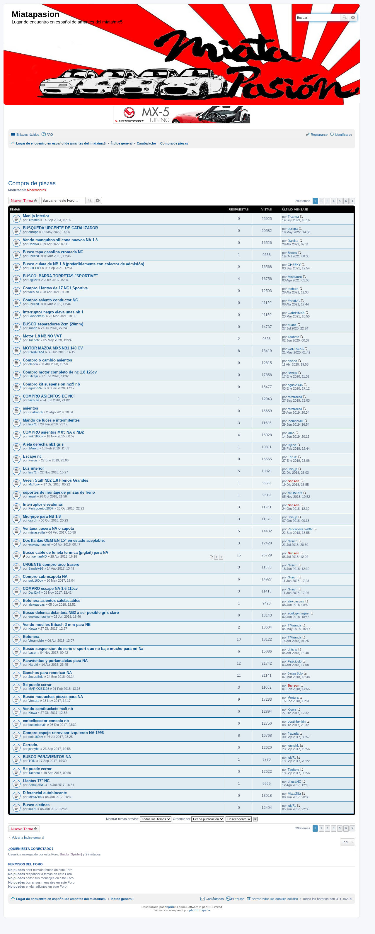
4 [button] (334, 201)
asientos (30, 408)
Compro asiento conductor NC (50, 300)
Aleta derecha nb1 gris (43, 444)
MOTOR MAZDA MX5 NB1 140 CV (53, 348)
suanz (32, 328)
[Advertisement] (150, 161)
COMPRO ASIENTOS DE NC (48, 396)
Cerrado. (30, 745)
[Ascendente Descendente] (239, 819)
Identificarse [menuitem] (343, 134)
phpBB (169, 906)
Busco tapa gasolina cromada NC (53, 252)
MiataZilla (35, 797)
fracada (293, 733)
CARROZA (36, 352)
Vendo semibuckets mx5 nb (48, 709)
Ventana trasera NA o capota (48, 528)
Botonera (31, 636)
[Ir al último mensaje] (301, 216)
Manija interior (36, 216)
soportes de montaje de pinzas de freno (59, 492)
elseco (33, 364)
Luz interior (33, 468)
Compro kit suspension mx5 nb (51, 384)
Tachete (34, 340)
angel (32, 496)
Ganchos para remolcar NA (47, 672)
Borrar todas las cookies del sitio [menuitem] (275, 899)
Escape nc (32, 456)
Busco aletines (36, 805)
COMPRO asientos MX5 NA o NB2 (53, 432)
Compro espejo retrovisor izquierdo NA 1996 (63, 733)
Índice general (121, 899)
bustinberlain (37, 724)
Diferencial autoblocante (45, 793)
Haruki (33, 664)
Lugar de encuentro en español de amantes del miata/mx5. (61, 899)
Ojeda (292, 445)
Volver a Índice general (28, 837)
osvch (32, 520)
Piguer (33, 280)
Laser (32, 652)
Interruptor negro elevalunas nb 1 (53, 312)
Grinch (292, 541)
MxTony (34, 484)
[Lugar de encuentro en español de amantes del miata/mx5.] (8, 14)
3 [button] (327, 201)
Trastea (34, 220)
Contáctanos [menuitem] (215, 899)
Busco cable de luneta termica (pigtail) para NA (65, 552)
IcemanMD (295, 421)
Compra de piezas (32, 183)
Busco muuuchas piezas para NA (53, 696)
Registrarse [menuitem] (319, 134)
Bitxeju (292, 252)
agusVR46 (35, 388)
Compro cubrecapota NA (45, 576)
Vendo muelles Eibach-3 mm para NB (57, 624)
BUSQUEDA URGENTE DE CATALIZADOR (60, 228)
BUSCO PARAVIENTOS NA (47, 757)
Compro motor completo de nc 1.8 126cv (60, 372)
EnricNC (34, 256)
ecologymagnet (39, 544)
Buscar (344, 17)
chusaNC (294, 781)
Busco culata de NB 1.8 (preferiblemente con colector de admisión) (83, 264)
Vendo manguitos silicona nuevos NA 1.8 (60, 240)
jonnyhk (34, 748)
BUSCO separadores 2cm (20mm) (53, 324)
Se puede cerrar (37, 684)
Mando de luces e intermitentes (51, 420)
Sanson (293, 481)
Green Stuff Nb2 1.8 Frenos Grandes (55, 480)
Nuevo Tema (22, 200)
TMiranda (294, 625)
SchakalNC (36, 785)
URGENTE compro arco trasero (51, 564)
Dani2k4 (34, 592)
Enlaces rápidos (27, 134)
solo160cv (35, 436)
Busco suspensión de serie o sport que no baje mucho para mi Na (83, 648)
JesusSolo (35, 676)
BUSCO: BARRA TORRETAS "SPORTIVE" (60, 276)
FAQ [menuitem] (50, 134)
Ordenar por (182, 819)
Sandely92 (35, 568)
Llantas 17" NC (36, 781)
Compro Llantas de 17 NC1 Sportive (55, 288)
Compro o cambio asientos (47, 360)
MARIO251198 (38, 688)
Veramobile (36, 640)
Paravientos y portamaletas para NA (55, 660)
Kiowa (32, 628)
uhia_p (292, 469)
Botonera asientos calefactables (51, 600)
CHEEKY (34, 268)
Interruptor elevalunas (43, 504)
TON (31, 761)
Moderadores (36, 190)
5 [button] (340, 201)
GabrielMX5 (36, 316)
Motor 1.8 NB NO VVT (42, 336)
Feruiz (33, 460)
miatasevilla (36, 532)
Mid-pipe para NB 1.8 (42, 516)
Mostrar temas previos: (123, 819)
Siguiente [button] (352, 201)
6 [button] (346, 201)
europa (33, 232)
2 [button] (321, 201)
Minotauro (295, 276)
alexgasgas (36, 604)
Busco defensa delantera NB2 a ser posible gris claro (71, 612)
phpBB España (199, 910)
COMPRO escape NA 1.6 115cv (50, 588)
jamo (291, 433)
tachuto (33, 292)
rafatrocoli (295, 397)
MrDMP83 (295, 493)
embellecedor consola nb (46, 721)
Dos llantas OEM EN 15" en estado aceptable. (64, 540)
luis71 (32, 424)
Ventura (33, 700)
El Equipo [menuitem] (237, 899)
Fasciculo (294, 661)
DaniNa (33, 244)
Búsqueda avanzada (353, 17)
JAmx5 (33, 448)
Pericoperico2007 (40, 508)
